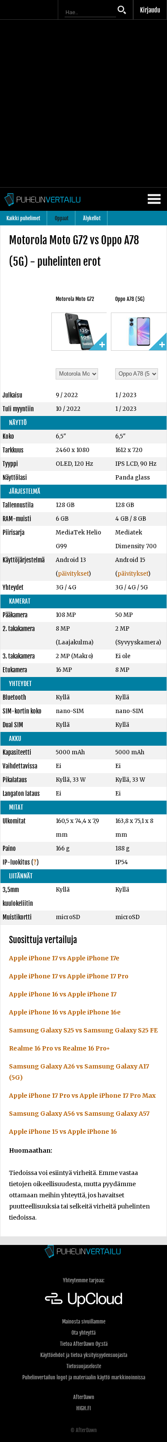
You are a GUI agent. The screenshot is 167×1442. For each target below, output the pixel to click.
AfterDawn (83, 1397)
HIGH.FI (83, 1408)
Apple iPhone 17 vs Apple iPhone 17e (64, 958)
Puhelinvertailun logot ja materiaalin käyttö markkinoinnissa (83, 1377)
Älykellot (92, 218)
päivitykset (73, 573)
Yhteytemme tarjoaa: (83, 1280)
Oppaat (62, 218)
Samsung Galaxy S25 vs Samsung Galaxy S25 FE (83, 1030)
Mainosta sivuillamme (83, 1321)
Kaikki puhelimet (23, 218)
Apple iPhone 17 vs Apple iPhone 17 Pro (68, 976)
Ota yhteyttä (83, 1333)
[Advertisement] (83, 103)
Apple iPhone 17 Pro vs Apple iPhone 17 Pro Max (82, 1095)
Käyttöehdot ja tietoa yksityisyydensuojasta (83, 1355)
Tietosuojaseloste (83, 1366)
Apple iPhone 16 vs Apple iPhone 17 (62, 994)
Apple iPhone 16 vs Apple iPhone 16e (65, 1012)
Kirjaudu (150, 10)
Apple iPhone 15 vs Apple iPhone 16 (63, 1131)
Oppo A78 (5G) (130, 299)
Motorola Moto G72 (75, 299)
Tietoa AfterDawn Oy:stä (83, 1344)
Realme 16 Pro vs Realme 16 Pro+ (59, 1048)
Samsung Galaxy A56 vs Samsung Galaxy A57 (79, 1113)
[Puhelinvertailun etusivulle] (83, 1252)
